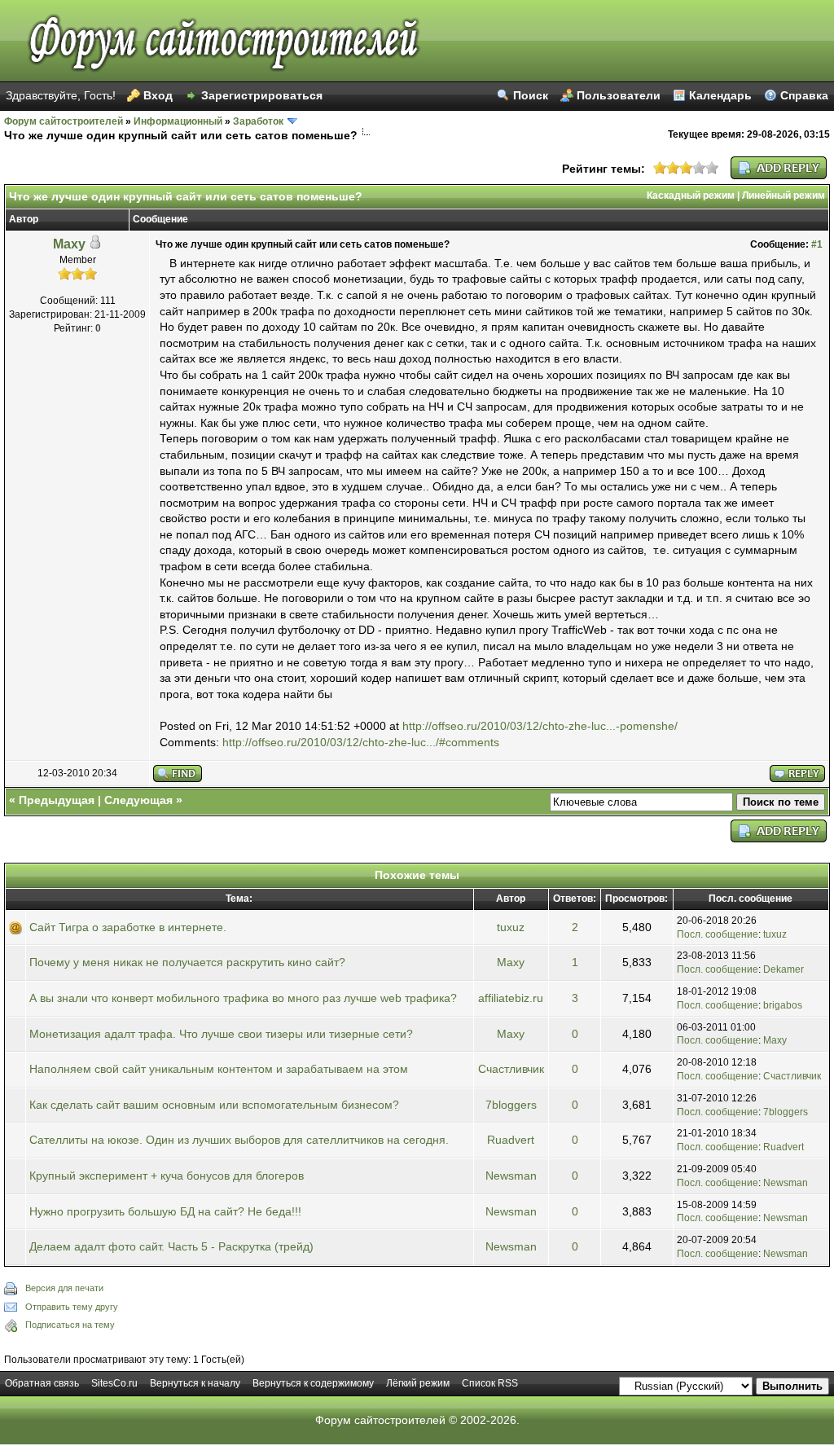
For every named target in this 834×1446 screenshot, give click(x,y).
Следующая (138, 800)
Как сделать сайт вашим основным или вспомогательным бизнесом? (214, 1104)
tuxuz (511, 927)
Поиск (530, 95)
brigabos (782, 1005)
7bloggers (511, 1104)
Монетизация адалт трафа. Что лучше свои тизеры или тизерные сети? (221, 1033)
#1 (817, 244)
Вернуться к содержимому (313, 1383)
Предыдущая (56, 800)
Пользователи (619, 95)
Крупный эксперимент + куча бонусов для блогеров (166, 1175)
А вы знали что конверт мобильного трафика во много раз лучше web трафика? (243, 997)
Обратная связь (42, 1383)
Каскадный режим (691, 195)
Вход (158, 95)
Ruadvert (510, 1139)
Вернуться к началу (195, 1383)
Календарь (720, 95)
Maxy (69, 244)
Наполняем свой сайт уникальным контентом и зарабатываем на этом (218, 1068)
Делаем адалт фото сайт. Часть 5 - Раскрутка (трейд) (171, 1246)
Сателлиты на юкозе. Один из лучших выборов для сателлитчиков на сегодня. (239, 1139)
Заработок (258, 121)
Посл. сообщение (717, 934)
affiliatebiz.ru (510, 997)
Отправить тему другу (71, 1307)
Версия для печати (64, 1288)
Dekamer (783, 969)
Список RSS (490, 1383)
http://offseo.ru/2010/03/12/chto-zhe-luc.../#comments (360, 742)
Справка (804, 95)
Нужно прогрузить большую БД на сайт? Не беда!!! (165, 1211)
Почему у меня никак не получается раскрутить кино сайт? (187, 962)
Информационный (178, 121)
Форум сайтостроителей (63, 121)
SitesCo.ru (114, 1383)
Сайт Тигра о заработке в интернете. (127, 927)
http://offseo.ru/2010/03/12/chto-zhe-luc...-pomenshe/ (540, 725)
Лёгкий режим (418, 1383)
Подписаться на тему (70, 1325)
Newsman (511, 1175)
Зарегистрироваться (262, 95)
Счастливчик (511, 1068)
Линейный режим (783, 195)
